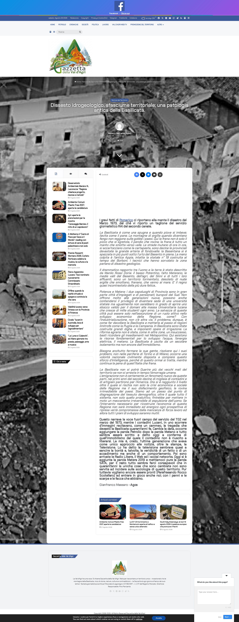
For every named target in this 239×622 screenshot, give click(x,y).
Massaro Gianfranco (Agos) (119, 133)
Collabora (133, 18)
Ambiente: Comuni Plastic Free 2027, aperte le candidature (111, 523)
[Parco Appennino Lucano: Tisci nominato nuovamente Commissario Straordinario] (59, 275)
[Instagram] (122, 591)
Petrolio (62, 24)
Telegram (113, 18)
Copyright (85, 18)
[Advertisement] (143, 55)
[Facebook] (136, 174)
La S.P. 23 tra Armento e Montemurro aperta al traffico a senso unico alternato (142, 524)
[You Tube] (119, 591)
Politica (95, 24)
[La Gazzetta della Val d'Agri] (71, 56)
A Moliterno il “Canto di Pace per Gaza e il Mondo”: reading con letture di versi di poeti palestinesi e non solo (78, 240)
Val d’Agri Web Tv (119, 24)
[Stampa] (160, 174)
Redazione (74, 18)
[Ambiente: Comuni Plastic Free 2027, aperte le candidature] (112, 512)
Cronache (73, 24)
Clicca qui (125, 13)
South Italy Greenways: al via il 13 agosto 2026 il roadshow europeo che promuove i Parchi (173, 524)
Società (85, 24)
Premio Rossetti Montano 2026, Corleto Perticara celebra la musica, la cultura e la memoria (78, 259)
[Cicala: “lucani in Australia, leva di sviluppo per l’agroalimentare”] (59, 323)
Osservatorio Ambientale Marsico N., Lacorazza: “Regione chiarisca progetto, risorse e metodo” (78, 189)
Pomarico (126, 220)
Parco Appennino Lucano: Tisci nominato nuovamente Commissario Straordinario (78, 278)
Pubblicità (123, 18)
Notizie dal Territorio (90, 82)
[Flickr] (116, 591)
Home (78, 82)
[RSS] (128, 591)
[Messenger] (148, 174)
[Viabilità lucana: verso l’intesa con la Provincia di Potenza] (59, 310)
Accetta (159, 618)
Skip (219, 617)
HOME (52, 24)
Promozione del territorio (142, 24)
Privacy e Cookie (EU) (99, 18)
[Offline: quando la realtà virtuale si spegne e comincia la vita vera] (59, 294)
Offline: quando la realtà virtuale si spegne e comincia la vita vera (77, 295)
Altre (159, 24)
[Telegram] (125, 591)
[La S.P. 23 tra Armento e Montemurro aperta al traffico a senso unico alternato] (143, 512)
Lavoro (105, 24)
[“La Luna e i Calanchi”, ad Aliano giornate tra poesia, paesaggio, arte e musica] (59, 339)
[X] (142, 174)
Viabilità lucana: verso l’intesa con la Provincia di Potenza (78, 309)
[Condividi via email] (154, 174)
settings (139, 619)
